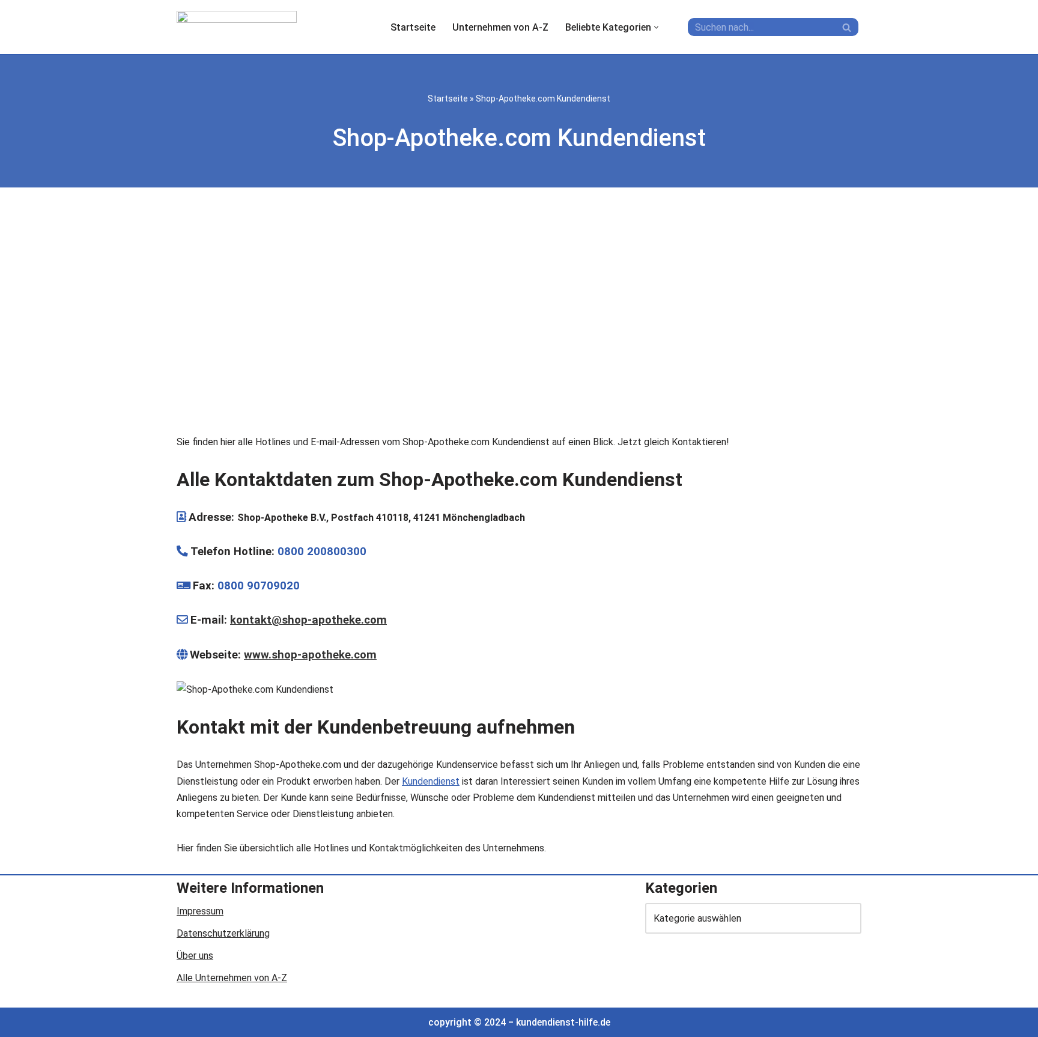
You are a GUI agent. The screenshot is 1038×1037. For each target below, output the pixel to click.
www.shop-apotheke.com (310, 654)
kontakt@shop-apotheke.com (308, 620)
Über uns (195, 955)
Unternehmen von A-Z (500, 27)
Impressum (200, 911)
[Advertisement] (519, 314)
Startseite (413, 27)
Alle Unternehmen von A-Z (232, 978)
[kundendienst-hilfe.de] (237, 27)
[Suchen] (847, 27)
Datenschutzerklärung (223, 933)
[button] (656, 27)
